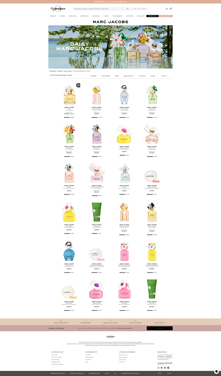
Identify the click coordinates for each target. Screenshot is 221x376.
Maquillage (96, 16)
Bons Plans (88, 355)
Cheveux (106, 16)
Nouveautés (141, 16)
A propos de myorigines (127, 352)
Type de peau (142, 76)
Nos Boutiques (122, 359)
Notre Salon (121, 362)
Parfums (62, 16)
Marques (53, 16)
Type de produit (105, 76)
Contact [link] (107, 373)
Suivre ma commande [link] (56, 357)
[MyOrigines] (58, 9)
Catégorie (93, 76)
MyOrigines (53, 71)
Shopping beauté (91, 352)
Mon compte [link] (54, 355)
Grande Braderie (165, 16)
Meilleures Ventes (89, 357)
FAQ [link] (115, 373)
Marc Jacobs (67, 71)
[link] (167, 9)
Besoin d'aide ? (162, 352)
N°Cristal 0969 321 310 (165, 363)
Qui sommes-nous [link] (123, 355)
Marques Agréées (123, 357)
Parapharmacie (117, 16)
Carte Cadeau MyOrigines (57, 364)
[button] (216, 371)
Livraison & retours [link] (55, 359)
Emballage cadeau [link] (55, 362)
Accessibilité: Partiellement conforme (130, 373)
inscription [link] (160, 328)
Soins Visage (72, 16)
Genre (117, 76)
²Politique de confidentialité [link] (77, 373)
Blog (87, 362)
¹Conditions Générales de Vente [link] (57, 373)
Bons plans (129, 16)
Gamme (153, 76)
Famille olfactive (129, 76)
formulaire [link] (161, 356)
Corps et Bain (84, 16)
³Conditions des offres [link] (94, 373)
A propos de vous (57, 352)
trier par (163, 76)
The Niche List (152, 16)
